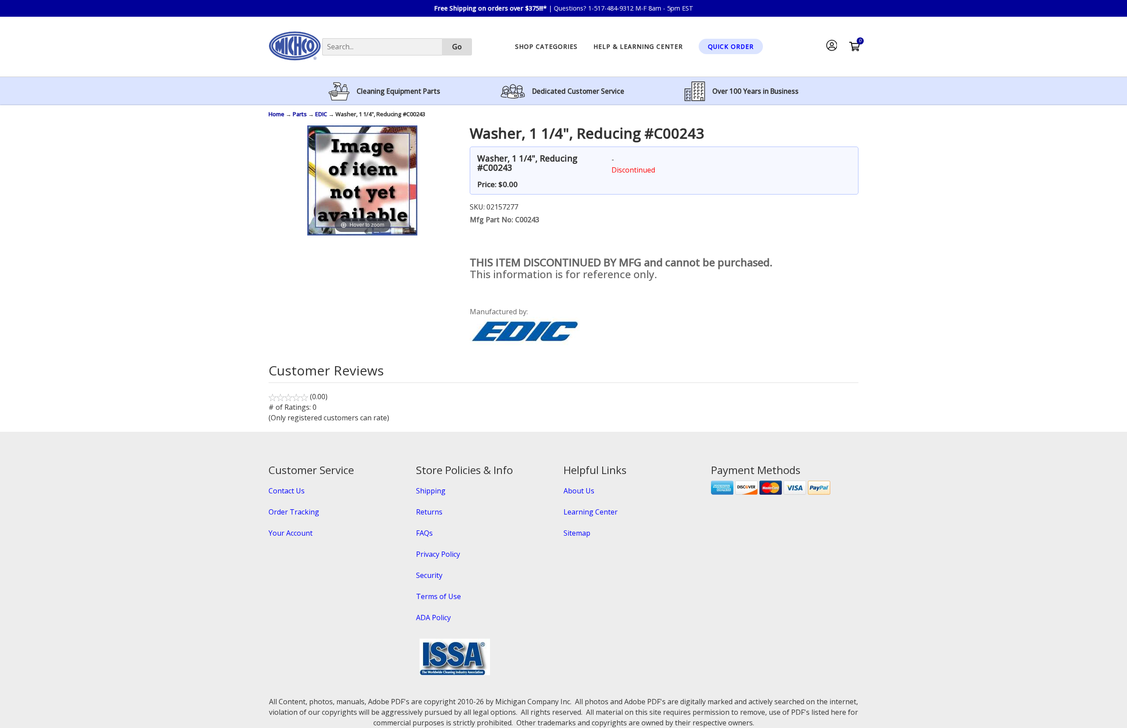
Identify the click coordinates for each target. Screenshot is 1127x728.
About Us (579, 491)
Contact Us (287, 491)
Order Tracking (294, 512)
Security (429, 575)
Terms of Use (438, 596)
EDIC (321, 114)
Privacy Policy (438, 554)
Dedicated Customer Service (578, 91)
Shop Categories (546, 46)
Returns (429, 512)
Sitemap (577, 533)
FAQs (424, 533)
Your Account (291, 533)
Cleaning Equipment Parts (398, 91)
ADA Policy (433, 617)
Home (276, 114)
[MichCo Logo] (295, 64)
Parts (300, 114)
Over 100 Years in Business (755, 91)
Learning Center (591, 512)
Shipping (431, 491)
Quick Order (731, 46)
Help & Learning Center (638, 46)
